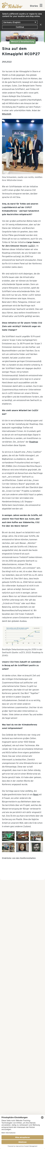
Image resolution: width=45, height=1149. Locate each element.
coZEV (31, 246)
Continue (20, 27)
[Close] (40, 24)
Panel (36, 794)
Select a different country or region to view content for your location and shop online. (22, 15)
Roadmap (33, 442)
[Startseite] (12, 7)
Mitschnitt (6, 114)
